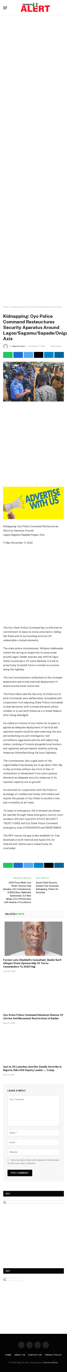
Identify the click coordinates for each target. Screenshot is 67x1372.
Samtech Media (50, 1362)
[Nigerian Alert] (35, 8)
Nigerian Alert (18, 346)
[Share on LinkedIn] (59, 355)
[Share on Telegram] (49, 355)
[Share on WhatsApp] (8, 355)
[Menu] (5, 7)
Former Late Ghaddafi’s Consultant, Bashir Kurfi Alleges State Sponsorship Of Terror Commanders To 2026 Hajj (32, 963)
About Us (19, 1355)
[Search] (62, 7)
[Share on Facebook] (18, 355)
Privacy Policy (53, 1355)
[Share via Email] (38, 355)
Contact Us (35, 1355)
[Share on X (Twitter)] (28, 355)
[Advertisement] (33, 160)
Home (6, 307)
